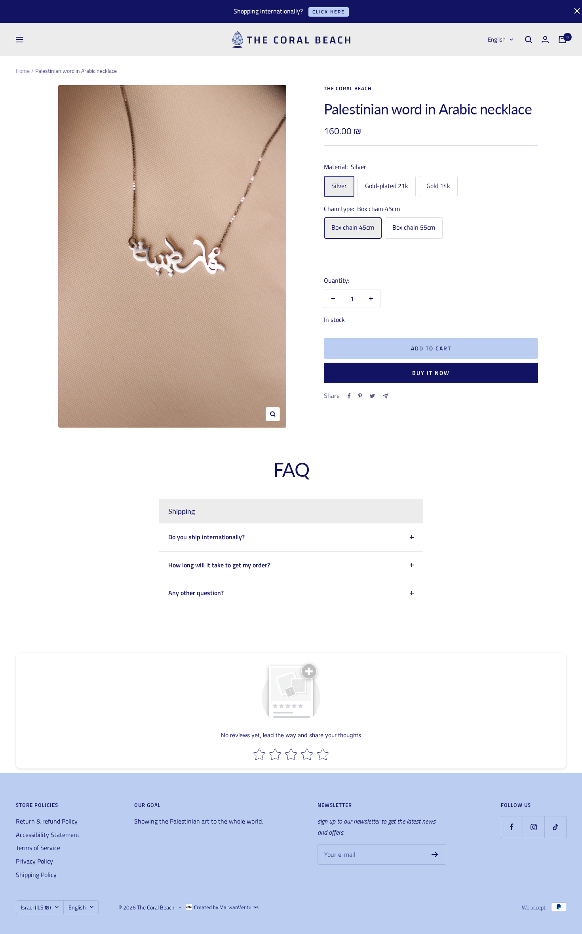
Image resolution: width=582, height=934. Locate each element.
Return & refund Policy (47, 821)
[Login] (545, 39)
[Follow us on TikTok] (555, 827)
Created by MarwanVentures (226, 907)
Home (23, 71)
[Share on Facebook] (349, 396)
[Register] (435, 854)
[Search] (528, 39)
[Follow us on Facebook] (512, 827)
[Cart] (562, 39)
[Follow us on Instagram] (533, 827)
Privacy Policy (34, 861)
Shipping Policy (36, 874)
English (497, 39)
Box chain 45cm (352, 227)
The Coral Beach (348, 88)
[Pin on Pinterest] (360, 396)
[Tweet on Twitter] (372, 396)
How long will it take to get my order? (219, 565)
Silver (339, 185)
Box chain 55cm (413, 227)
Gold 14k (438, 185)
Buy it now (431, 373)
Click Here (328, 11)
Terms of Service (38, 847)
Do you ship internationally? (206, 537)
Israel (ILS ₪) (36, 907)
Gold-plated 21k (386, 185)
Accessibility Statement (48, 834)
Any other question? (196, 592)
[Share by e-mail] (385, 396)
